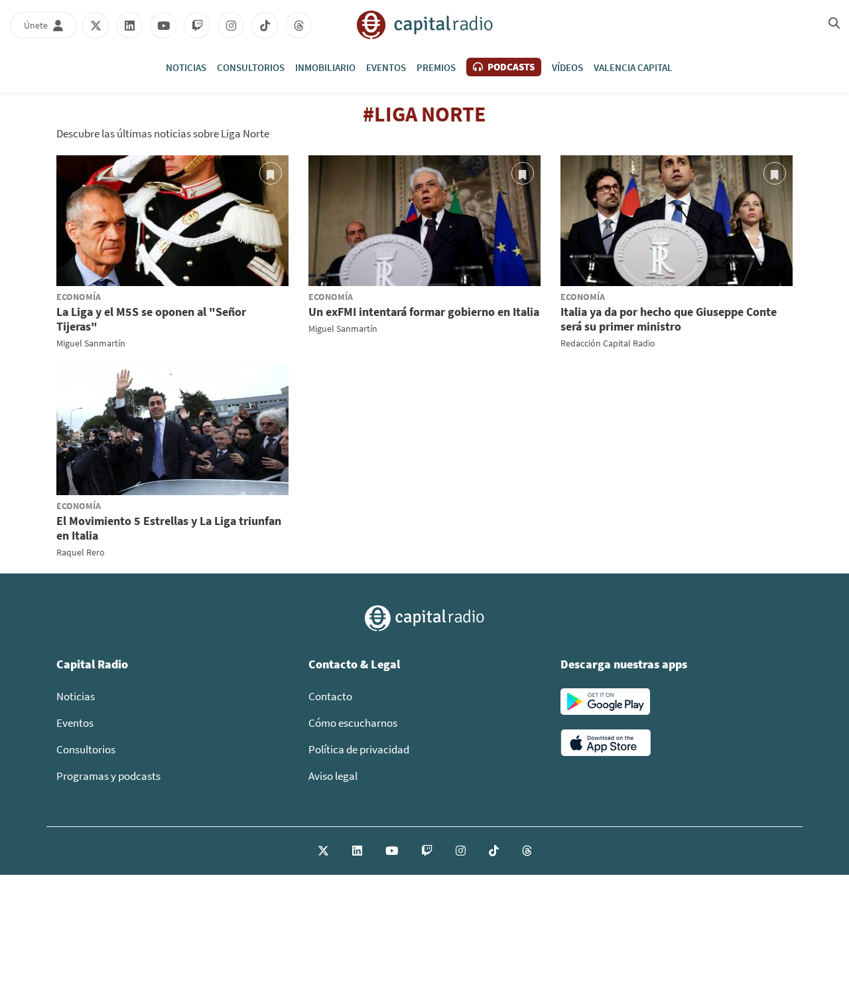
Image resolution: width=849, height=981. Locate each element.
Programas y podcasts (108, 776)
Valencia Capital (633, 67)
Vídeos (567, 67)
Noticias (186, 67)
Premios (436, 67)
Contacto (330, 696)
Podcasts (510, 66)
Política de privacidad (358, 749)
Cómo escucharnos (352, 723)
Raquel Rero (80, 552)
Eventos (386, 67)
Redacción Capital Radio (607, 343)
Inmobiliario (325, 67)
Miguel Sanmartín (90, 343)
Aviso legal (333, 776)
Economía (78, 297)
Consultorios (251, 67)
